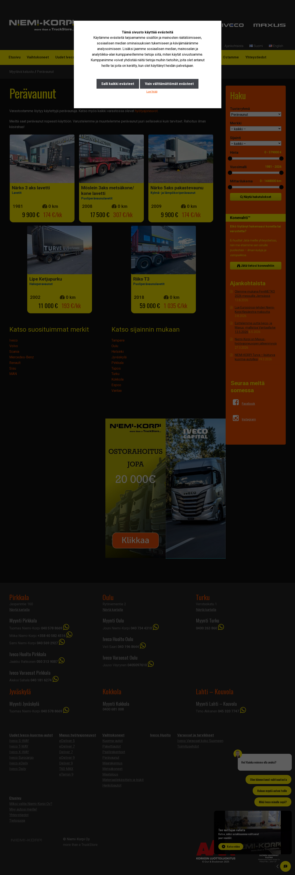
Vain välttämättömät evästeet (169, 84)
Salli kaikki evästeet (117, 84)
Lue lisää (151, 91)
